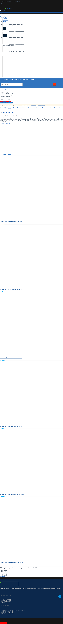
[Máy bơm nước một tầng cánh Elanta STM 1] (8, 560)
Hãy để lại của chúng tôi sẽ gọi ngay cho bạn (19, 79)
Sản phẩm (7, 12)
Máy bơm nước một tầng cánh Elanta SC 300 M (12, 494)
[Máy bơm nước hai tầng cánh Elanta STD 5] (8, 287)
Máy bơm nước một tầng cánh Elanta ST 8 (11, 358)
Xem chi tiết (2, 224)
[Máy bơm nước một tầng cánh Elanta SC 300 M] (8, 492)
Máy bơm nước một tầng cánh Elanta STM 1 (11, 562)
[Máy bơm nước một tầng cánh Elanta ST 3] (8, 219)
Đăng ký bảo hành (41, 105)
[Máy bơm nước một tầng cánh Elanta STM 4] (8, 424)
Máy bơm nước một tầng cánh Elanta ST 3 (11, 221)
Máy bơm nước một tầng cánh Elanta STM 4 (11, 426)
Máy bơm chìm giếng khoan (22, 107)
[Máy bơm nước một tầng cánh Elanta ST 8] (8, 355)
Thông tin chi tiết (8, 112)
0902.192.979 (33, 105)
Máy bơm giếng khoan (13, 12)
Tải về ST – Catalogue (5, 123)
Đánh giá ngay (3, 576)
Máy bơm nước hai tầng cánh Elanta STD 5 (11, 289)
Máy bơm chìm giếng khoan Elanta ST (49, 107)
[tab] (32, 112)
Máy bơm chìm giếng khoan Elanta (35, 107)
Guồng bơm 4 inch (22, 12)
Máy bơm (15, 107)
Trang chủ (4, 16)
